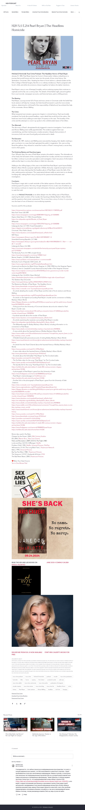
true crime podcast (18, 676)
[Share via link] (24, 703)
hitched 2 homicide (39, 676)
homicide (15, 680)
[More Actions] (72, 766)
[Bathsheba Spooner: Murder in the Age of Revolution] (42, 724)
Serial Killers (15, 12)
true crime (28, 676)
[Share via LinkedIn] (20, 703)
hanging (65, 689)
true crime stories (28, 686)
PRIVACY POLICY (48, 807)
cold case (61, 680)
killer (21, 680)
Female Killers (25, 12)
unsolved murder (51, 680)
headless (50, 689)
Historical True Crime (17, 693)
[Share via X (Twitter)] (16, 703)
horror (27, 680)
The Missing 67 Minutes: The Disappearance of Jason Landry (68, 734)
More (72, 12)
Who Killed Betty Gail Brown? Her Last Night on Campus (14, 734)
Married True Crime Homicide (59, 12)
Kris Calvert (41, 680)
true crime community (30, 683)
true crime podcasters (66, 676)
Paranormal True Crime (18, 698)
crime (69, 686)
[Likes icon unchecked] (17, 795)
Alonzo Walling (41, 689)
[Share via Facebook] (12, 703)
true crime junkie (43, 683)
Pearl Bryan (22, 689)
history (14, 689)
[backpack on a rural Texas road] (69, 724)
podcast (49, 676)
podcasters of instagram (57, 683)
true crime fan (50, 686)
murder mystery (17, 686)
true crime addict (17, 683)
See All (79, 714)
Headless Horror (61, 686)
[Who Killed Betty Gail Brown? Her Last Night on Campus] (15, 724)
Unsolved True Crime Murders (40, 12)
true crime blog (40, 686)
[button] (79, 12)
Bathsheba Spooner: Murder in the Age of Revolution (41, 734)
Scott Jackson (31, 689)
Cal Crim (58, 689)
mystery (34, 680)
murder (56, 676)
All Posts (5, 12)
